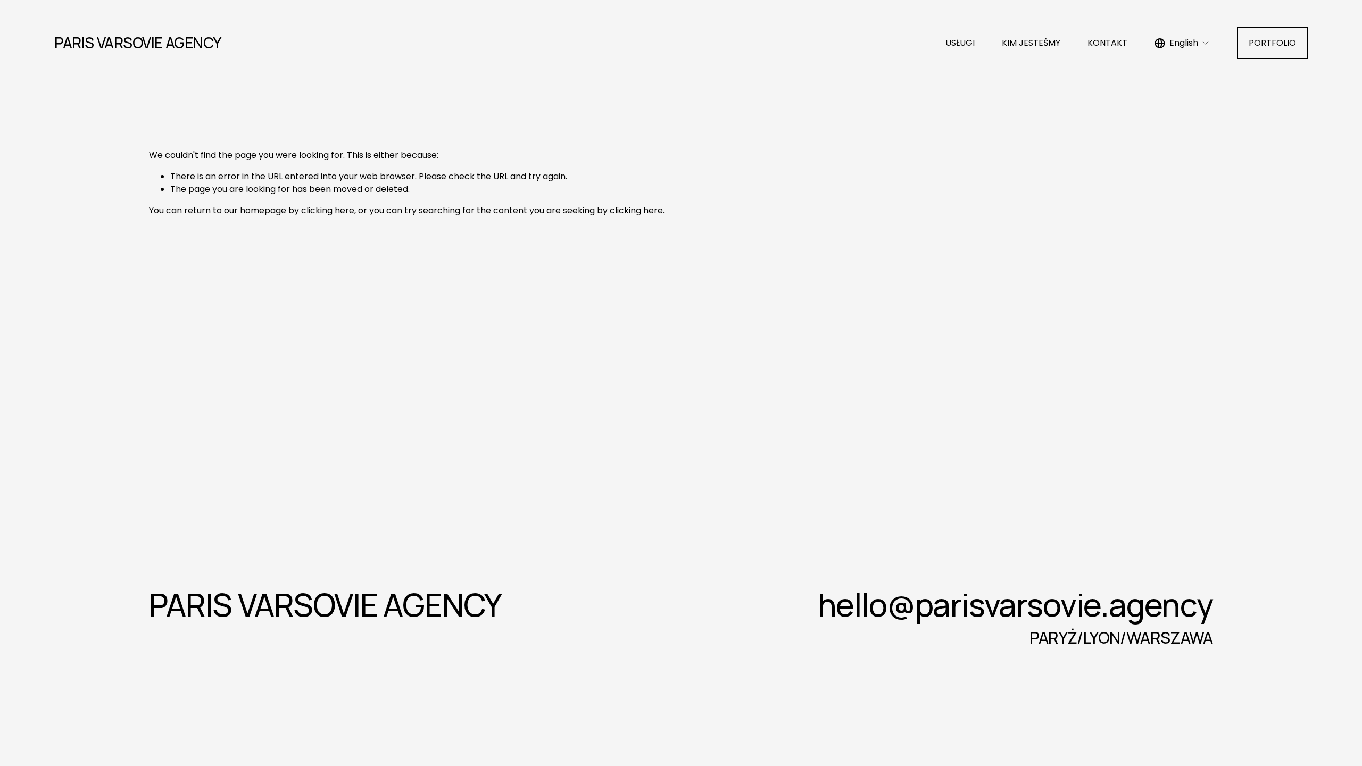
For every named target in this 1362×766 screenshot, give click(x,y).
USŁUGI (960, 43)
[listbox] (1182, 43)
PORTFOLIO (1272, 43)
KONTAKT (1107, 43)
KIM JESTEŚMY (1031, 43)
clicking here (327, 210)
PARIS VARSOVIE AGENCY (137, 42)
